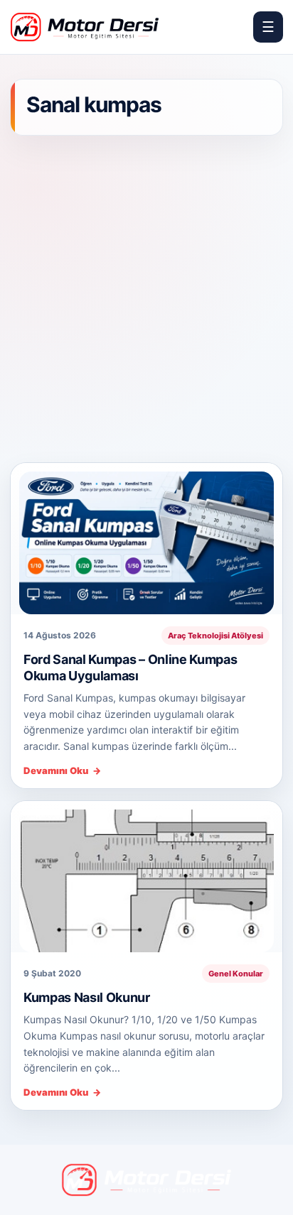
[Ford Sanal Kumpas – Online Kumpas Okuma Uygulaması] (146, 538)
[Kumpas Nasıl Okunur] (146, 876)
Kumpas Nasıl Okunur (86, 997)
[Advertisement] (146, 300)
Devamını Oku (62, 770)
